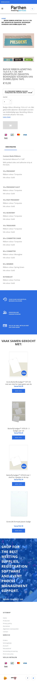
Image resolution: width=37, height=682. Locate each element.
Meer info (18, 391)
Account (5, 646)
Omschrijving (10, 147)
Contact (5, 632)
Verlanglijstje (7, 643)
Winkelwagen (5, 2)
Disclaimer (6, 626)
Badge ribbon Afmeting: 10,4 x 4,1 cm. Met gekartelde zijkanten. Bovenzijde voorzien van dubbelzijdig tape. (16, 22)
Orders (5, 640)
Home (3, 18)
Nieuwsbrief (7, 648)
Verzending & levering (10, 651)
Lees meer (7, 117)
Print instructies (8, 654)
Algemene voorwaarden (11, 629)
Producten (6, 621)
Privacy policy (7, 623)
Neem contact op (13, 599)
